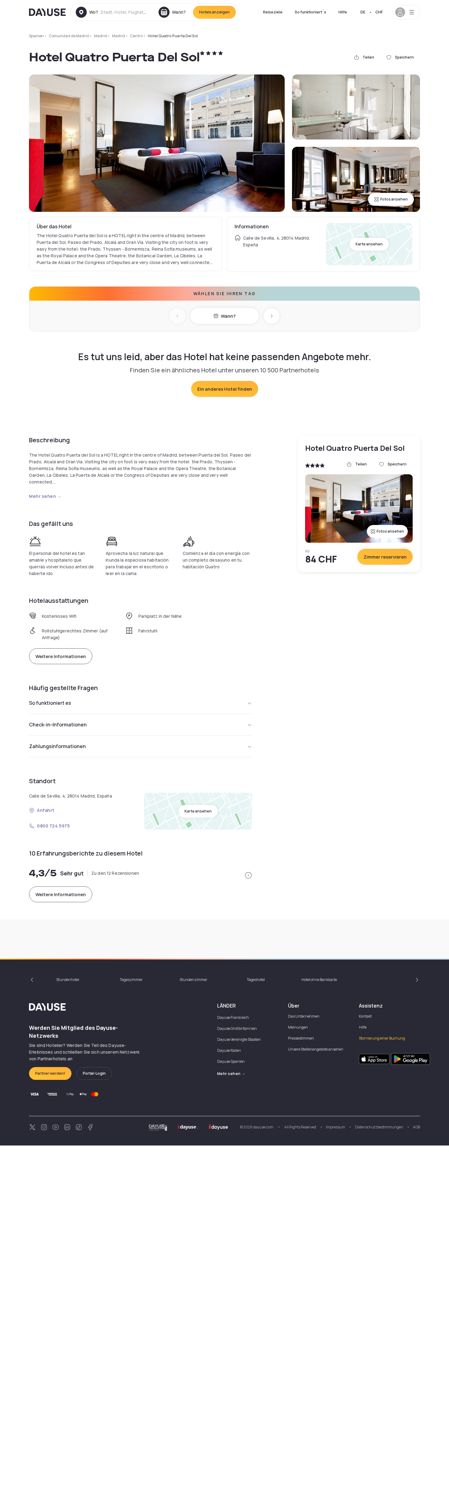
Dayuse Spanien (231, 1061)
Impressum (335, 1127)
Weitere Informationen (60, 656)
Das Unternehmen (303, 1016)
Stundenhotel (67, 979)
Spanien (36, 35)
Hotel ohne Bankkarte (319, 979)
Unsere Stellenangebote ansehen (315, 1049)
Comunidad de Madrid (69, 35)
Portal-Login (94, 1073)
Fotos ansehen (394, 199)
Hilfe (342, 12)
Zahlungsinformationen (57, 746)
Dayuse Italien (229, 1050)
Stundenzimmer (193, 979)
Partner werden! (50, 1073)
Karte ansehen (369, 244)
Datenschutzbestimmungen (379, 1127)
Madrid (100, 35)
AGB (416, 1127)
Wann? (228, 316)
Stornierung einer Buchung (382, 1038)
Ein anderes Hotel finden (224, 389)
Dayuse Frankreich (233, 1017)
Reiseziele (273, 12)
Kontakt (365, 1016)
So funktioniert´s (310, 12)
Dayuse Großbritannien (237, 1028)
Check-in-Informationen (58, 724)
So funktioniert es (50, 703)
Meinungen (298, 1027)
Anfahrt (45, 810)
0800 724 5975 (53, 826)
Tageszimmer (131, 979)
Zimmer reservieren (385, 557)
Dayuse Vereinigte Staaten (239, 1039)
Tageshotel (256, 979)
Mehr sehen (42, 496)
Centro (136, 35)
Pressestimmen (301, 1038)
